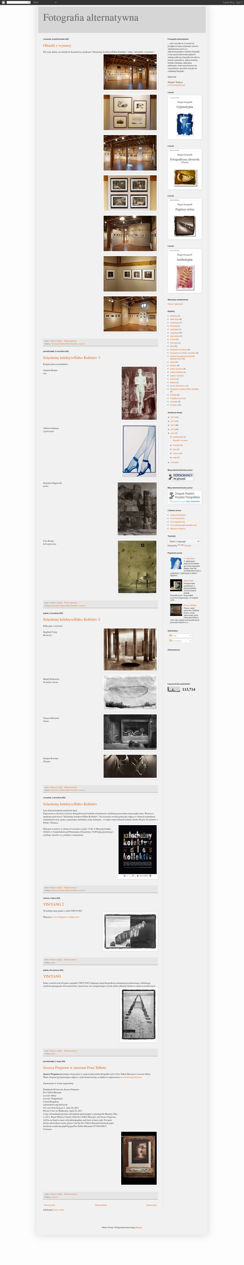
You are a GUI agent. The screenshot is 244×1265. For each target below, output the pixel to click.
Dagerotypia (188, 580)
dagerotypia (174, 336)
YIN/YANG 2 (53, 904)
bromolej (173, 325)
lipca (175, 449)
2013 (173, 425)
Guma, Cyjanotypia (175, 303)
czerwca (176, 453)
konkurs (173, 365)
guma (53, 962)
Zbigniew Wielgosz (177, 528)
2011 (173, 433)
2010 (173, 462)
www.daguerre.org (177, 521)
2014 (173, 421)
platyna (173, 382)
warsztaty (174, 401)
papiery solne (175, 375)
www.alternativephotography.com (183, 525)
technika (173, 394)
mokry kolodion (176, 368)
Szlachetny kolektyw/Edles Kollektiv (64, 344)
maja (175, 457)
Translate (187, 545)
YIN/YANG (52, 976)
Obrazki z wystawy (57, 45)
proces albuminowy (178, 385)
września (176, 445)
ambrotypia (174, 319)
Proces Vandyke (190, 605)
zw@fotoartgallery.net (176, 85)
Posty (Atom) (58, 1209)
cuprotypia (174, 329)
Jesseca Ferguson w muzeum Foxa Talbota (74, 1067)
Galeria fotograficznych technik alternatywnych (182, 357)
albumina (173, 315)
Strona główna (101, 1205)
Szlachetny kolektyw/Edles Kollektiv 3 (71, 357)
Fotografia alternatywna (91, 17)
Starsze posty (151, 1205)
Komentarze (176, 640)
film (171, 346)
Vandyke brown (176, 398)
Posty (173, 635)
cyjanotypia (174, 332)
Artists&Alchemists (178, 515)
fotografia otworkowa (178, 349)
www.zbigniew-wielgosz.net (66, 916)
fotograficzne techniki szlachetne (183, 352)
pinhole (173, 378)
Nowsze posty (49, 1205)
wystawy (82, 344)
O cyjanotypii (189, 558)
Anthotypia (174, 322)
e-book (173, 339)
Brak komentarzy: (71, 341)
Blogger (138, 1227)
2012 (173, 429)
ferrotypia (174, 342)
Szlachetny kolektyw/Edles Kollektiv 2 (71, 619)
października (178, 436)
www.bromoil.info (177, 518)
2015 (173, 417)
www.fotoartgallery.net (131, 1077)
